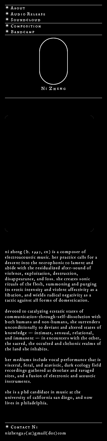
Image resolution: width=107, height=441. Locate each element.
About (18, 8)
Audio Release (28, 14)
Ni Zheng (53, 88)
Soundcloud (25, 19)
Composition (25, 26)
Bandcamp (22, 32)
